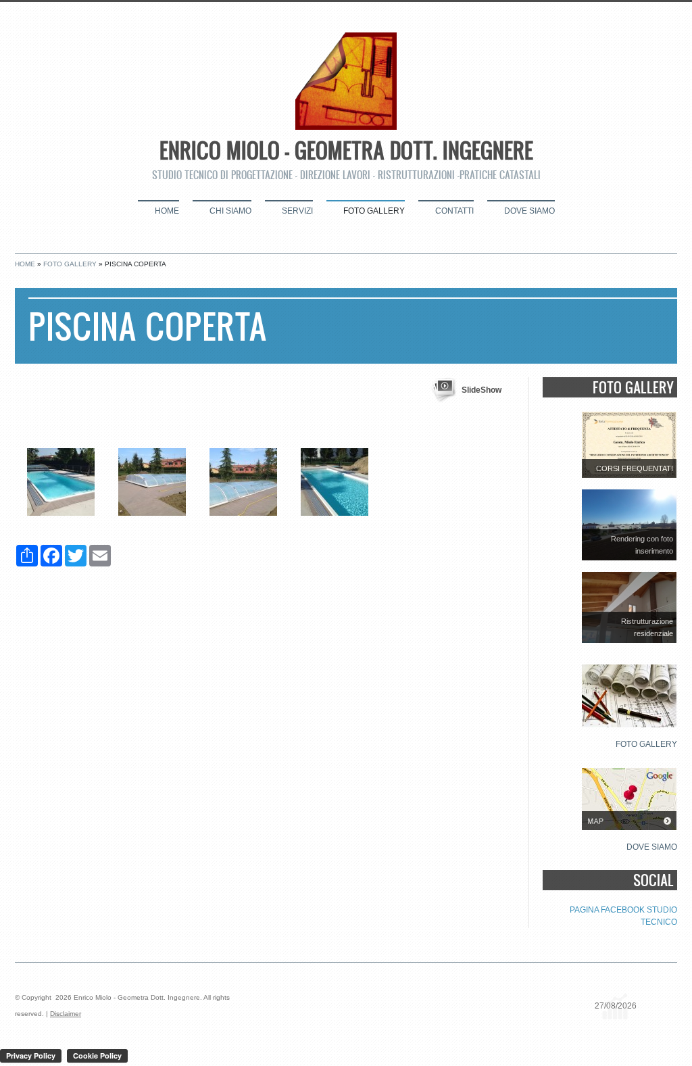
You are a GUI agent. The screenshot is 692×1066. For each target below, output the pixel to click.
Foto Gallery (374, 211)
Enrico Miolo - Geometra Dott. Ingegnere (346, 150)
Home (167, 211)
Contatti (454, 211)
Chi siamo (230, 211)
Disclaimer (65, 1013)
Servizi (297, 211)
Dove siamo (529, 211)
